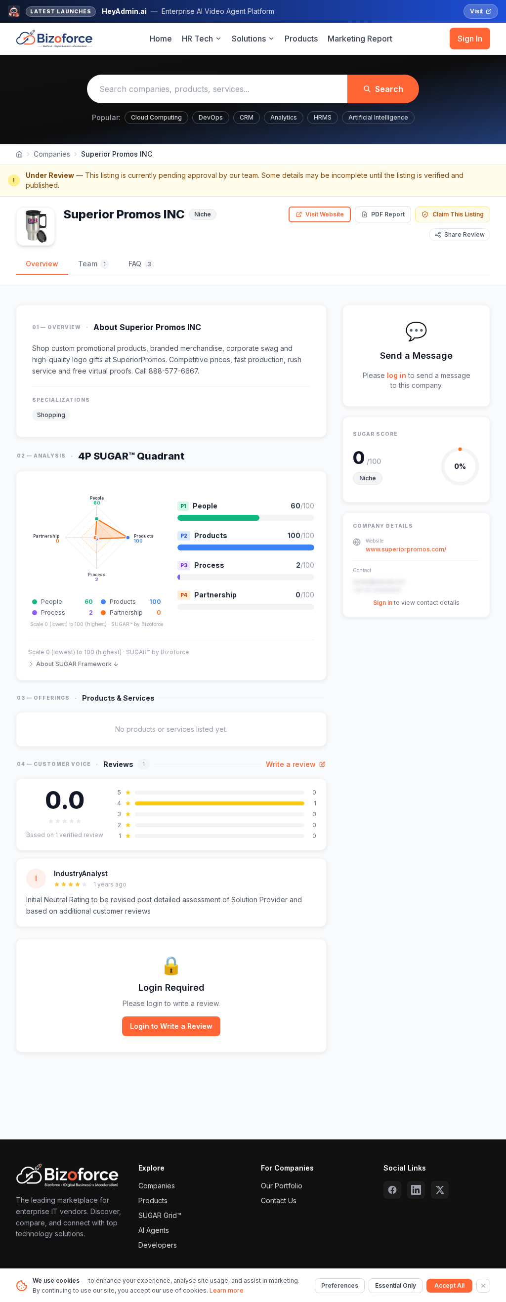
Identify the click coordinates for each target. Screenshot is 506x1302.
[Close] (483, 1286)
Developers (157, 1245)
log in (396, 375)
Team (92, 263)
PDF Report (388, 214)
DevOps (211, 117)
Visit (476, 11)
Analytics (283, 117)
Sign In (470, 38)
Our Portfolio (281, 1185)
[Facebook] (392, 1190)
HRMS (323, 117)
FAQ (139, 263)
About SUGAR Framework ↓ (77, 664)
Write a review (291, 764)
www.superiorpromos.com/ (406, 549)
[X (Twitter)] (440, 1190)
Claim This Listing (458, 214)
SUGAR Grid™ (159, 1215)
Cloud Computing (156, 117)
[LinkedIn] (416, 1190)
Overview (42, 263)
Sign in (382, 602)
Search (389, 89)
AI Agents (153, 1230)
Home (161, 38)
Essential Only (395, 1285)
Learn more (227, 1290)
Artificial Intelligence (378, 117)
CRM (246, 117)
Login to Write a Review (171, 1026)
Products (301, 38)
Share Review (464, 234)
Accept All (449, 1285)
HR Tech (197, 38)
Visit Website (324, 214)
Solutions (249, 38)
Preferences (339, 1285)
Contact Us (278, 1200)
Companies (52, 154)
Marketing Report (360, 38)
